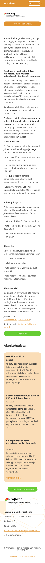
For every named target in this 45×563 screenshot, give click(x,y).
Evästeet (13, 556)
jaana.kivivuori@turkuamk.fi (17, 319)
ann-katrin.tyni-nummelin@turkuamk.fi (22, 530)
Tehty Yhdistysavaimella (27, 556)
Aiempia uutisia (13, 477)
